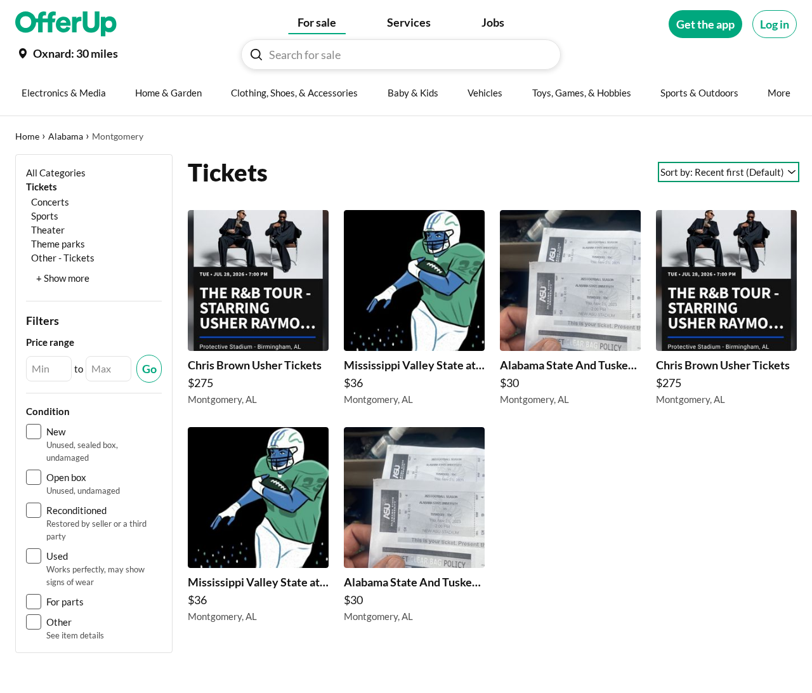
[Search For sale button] (256, 54)
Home (27, 136)
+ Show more (62, 278)
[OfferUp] (66, 24)
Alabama (65, 136)
